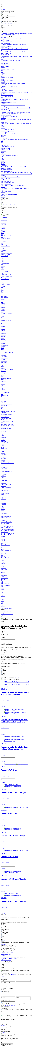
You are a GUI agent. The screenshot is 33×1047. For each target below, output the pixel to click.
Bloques (18, 39)
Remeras (3, 460)
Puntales (3, 237)
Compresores (28, 92)
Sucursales (3, 611)
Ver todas (16, 677)
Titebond (3, 136)
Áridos (14, 39)
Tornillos (23, 83)
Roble (18, 185)
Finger (26, 188)
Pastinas (3, 66)
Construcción (4, 33)
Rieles (11, 116)
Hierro (2, 233)
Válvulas (26, 56)
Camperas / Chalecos (19, 123)
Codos (10, 49)
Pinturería (3, 67)
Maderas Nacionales (6, 166)
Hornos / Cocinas (5, 146)
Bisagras (8, 108)
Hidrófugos (9, 44)
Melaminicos (4, 34)
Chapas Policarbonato (6, 276)
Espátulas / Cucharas (14, 112)
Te (1, 289)
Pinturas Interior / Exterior (7, 69)
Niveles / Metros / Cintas (7, 113)
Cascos (7, 102)
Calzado (6, 123)
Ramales (3, 266)
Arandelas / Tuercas (16, 119)
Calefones (19, 139)
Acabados (3, 99)
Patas (2, 408)
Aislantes (3, 73)
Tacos (2, 447)
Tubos (30, 56)
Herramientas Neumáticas (7, 129)
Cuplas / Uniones (16, 49)
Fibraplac (3, 192)
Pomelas (3, 409)
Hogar (26, 33)
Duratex (3, 195)
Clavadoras (4, 131)
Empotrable (9, 155)
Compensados (15, 188)
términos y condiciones (10, 1005)
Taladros (3, 368)
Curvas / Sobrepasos (18, 56)
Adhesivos (3, 103)
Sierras (2, 366)
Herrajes (3, 106)
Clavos (28, 119)
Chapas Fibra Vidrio (18, 51)
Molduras (3, 80)
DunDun (7, 66)
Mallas (10, 41)
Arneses (3, 102)
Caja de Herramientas (6, 133)
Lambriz (11, 80)
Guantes (27, 123)
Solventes (26, 99)
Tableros (3, 187)
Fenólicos (21, 188)
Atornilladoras (16, 92)
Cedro (2, 185)
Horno (2, 159)
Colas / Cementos (5, 105)
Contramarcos (13, 177)
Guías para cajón (26, 108)
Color (6, 191)
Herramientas (4, 132)
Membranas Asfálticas (20, 44)
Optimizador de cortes (13, 34)
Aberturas (3, 151)
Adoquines (3, 39)
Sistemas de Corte (5, 427)
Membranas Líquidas (6, 46)
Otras (15, 185)
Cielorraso (26, 166)
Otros (7, 41)
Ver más (27, 39)
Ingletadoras (4, 362)
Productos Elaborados (6, 168)
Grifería (6, 63)
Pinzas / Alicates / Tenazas (7, 425)
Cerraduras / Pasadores (16, 108)
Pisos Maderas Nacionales (7, 535)
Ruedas (15, 116)
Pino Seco (11, 182)
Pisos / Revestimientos (6, 171)
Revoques (3, 231)
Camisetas (11, 123)
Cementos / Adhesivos (6, 64)
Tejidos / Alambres (5, 40)
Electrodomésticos (5, 148)
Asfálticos (3, 44)
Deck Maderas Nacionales (13, 174)
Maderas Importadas (6, 184)
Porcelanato (9, 60)
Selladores (3, 135)
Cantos (10, 188)
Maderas (30, 33)
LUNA (2, 976)
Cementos (9, 39)
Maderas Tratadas (15, 166)
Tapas (2, 267)
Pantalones (3, 458)
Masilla (2, 87)
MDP (12, 194)
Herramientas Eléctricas (7, 90)
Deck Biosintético (19, 172)
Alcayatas (3, 108)
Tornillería (3, 118)
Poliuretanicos (16, 105)
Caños (6, 49)
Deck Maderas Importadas (7, 529)
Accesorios (9, 83)
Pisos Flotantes (16, 60)
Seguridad (3, 100)
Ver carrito (3, 1025)
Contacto (8, 611)
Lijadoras (3, 363)
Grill (2, 156)
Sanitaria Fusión (5, 54)
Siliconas (22, 105)
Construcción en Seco (13, 33)
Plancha (3, 162)
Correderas (3, 116)
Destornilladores (5, 112)
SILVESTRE (14, 975)
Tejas (9, 53)
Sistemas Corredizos (6, 115)
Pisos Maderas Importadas (7, 533)
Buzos (2, 123)
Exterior (3, 86)
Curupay (6, 185)
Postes (4, 179)
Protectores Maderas (19, 99)
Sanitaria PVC (4, 47)
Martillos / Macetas (25, 112)
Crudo (9, 191)
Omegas (14, 83)
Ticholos (3, 230)
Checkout (3, 1032)
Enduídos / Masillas (6, 77)
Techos (2, 50)
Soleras (19, 83)
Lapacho (11, 185)
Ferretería (21, 33)
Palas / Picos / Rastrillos (7, 424)
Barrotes (7, 177)
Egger (2, 189)
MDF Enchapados (5, 583)
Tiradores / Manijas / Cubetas (8, 411)
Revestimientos (4, 85)
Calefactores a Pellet (6, 487)
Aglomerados (4, 188)
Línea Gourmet (4, 145)
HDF (15, 194)
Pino (2, 179)
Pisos (2, 59)
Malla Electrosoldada (6, 235)
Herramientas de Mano (6, 110)
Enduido (15, 86)
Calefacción (4, 138)
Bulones (23, 119)
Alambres (3, 41)
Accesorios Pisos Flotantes (7, 172)
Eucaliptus (3, 182)
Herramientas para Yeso (7, 95)
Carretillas (16, 133)
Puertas (2, 152)
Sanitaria (3, 62)
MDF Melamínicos (5, 585)
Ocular (11, 102)
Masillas (8, 99)
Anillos (3, 49)
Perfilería (3, 82)
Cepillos (22, 92)
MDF (22, 166)
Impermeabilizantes (5, 43)
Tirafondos (8, 119)
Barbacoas (3, 154)
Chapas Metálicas (5, 51)
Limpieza (3, 126)
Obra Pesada (4, 37)
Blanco (3, 191)
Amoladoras (9, 92)
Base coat (3, 89)
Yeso (12, 77)
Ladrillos (22, 39)
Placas (2, 76)
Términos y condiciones (7, 614)
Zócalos (3, 177)
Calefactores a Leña (12, 139)
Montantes (3, 83)
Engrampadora (10, 131)
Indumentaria (4, 122)
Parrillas (12, 146)
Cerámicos (3, 60)
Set (13, 133)
